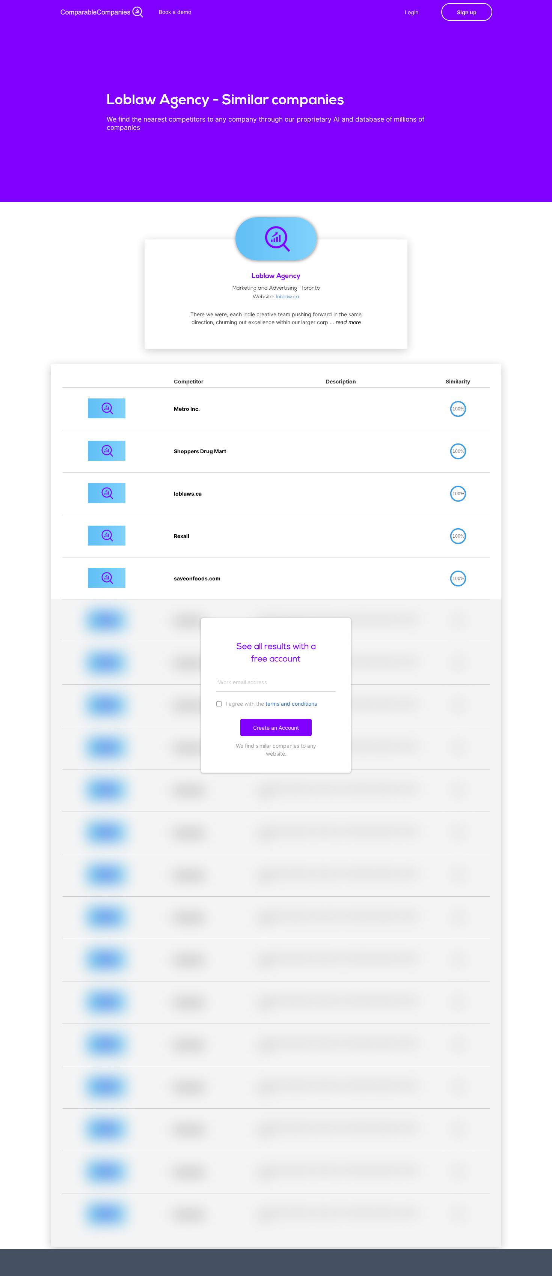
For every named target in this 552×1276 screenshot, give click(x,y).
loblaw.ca (287, 297)
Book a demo (175, 12)
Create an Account (276, 727)
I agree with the (270, 703)
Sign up (467, 12)
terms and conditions (291, 703)
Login (411, 12)
